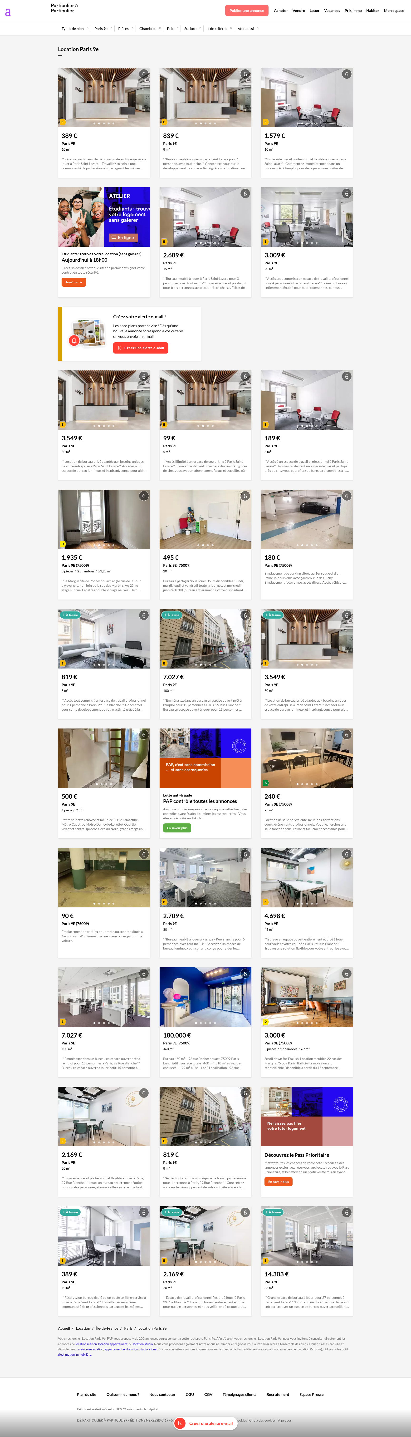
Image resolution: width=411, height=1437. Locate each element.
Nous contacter (162, 1394)
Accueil (64, 1328)
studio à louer (148, 1349)
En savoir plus (177, 828)
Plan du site (86, 1394)
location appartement (112, 1344)
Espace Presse (311, 1394)
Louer (315, 10)
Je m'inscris (73, 282)
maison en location (90, 1349)
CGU (190, 1394)
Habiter (372, 10)
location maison (86, 1344)
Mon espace (394, 10)
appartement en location (121, 1349)
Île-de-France (107, 1328)
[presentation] (63, 98)
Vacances (332, 10)
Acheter (281, 10)
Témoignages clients (239, 1394)
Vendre (299, 10)
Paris (128, 1328)
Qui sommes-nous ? (123, 1394)
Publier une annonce (247, 10)
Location (83, 1328)
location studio (143, 1344)
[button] (94, 122)
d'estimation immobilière (74, 1354)
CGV (208, 1394)
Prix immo (353, 10)
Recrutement (278, 1394)
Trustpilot (150, 1409)
